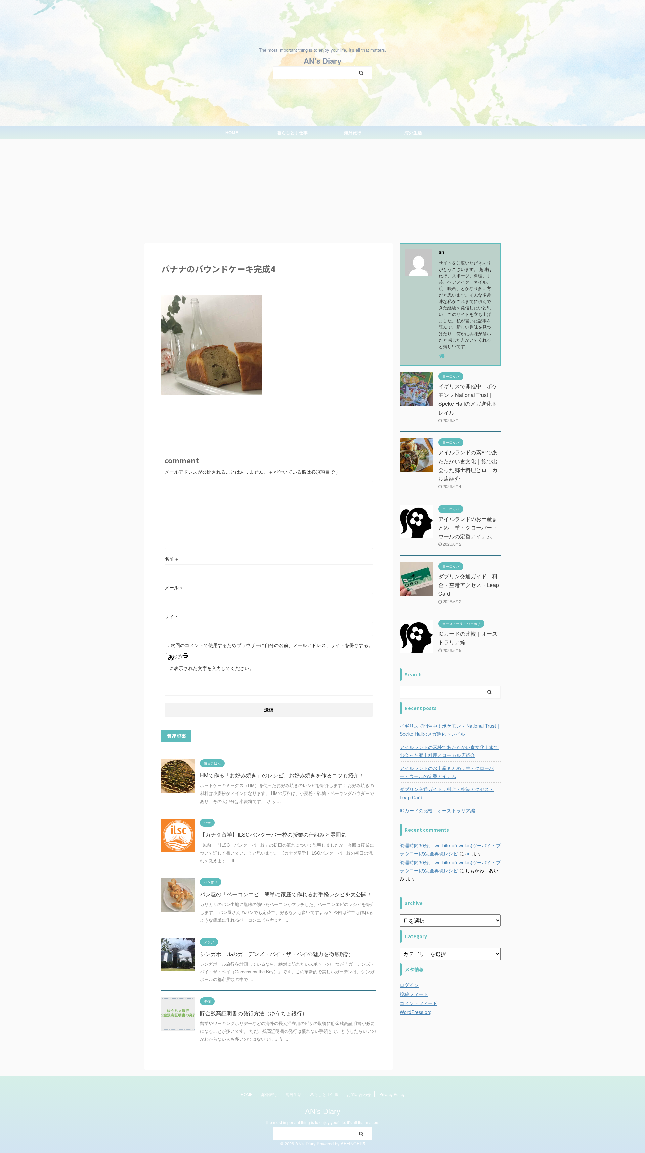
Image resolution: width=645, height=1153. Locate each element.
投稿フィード (414, 994)
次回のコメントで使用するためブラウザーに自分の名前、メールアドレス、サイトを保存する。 (272, 645)
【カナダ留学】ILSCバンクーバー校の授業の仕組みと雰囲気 (273, 834)
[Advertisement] (322, 190)
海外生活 (413, 132)
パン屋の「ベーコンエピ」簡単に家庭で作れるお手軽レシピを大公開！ (286, 894)
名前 (171, 558)
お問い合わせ (359, 1094)
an (468, 853)
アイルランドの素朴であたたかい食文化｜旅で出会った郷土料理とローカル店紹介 (449, 750)
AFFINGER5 (353, 1143)
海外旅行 (352, 132)
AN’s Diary (322, 60)
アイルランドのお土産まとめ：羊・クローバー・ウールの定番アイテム (468, 527)
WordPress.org (416, 1012)
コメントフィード (418, 1003)
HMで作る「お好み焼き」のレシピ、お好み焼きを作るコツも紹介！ (282, 775)
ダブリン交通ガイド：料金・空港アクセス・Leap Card (468, 584)
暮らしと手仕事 (292, 132)
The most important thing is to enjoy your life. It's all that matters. (322, 1122)
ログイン (409, 984)
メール (174, 587)
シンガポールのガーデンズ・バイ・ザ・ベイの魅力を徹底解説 (275, 954)
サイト (172, 616)
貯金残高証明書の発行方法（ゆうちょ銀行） (253, 1013)
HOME (232, 132)
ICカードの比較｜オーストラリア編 (437, 810)
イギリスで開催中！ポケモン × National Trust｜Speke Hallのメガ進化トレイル (450, 729)
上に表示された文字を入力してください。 (209, 668)
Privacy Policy (392, 1094)
